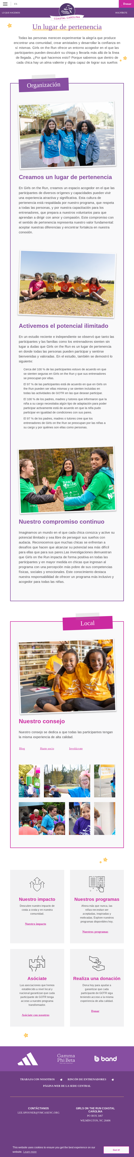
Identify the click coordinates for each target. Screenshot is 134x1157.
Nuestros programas (95, 931)
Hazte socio (47, 748)
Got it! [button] (116, 1150)
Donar (126, 3)
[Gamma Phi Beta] (66, 1059)
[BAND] (105, 1058)
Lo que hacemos (11, 13)
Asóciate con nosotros (35, 1015)
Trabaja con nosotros (37, 1079)
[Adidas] (28, 1059)
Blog (22, 748)
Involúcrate (76, 748)
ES (16, 4)
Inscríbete (121, 13)
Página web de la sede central (67, 1086)
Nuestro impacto (35, 923)
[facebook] (67, 1134)
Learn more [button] (30, 1151)
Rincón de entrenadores (87, 1079)
